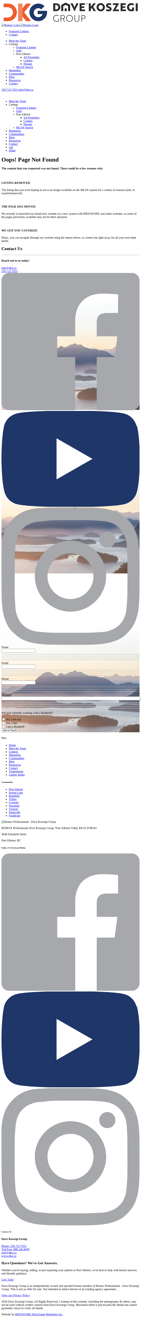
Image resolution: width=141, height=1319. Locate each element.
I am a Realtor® (15, 726)
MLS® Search (24, 67)
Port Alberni (16, 789)
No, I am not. (13, 719)
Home (12, 745)
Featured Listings (19, 31)
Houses (28, 63)
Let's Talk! (7, 1279)
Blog (12, 77)
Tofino (13, 799)
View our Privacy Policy (15, 1295)
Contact (13, 34)
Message (6, 694)
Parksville (14, 812)
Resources (15, 80)
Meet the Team (17, 40)
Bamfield (14, 795)
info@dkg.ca (25, 89)
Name (4, 647)
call (11, 147)
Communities (16, 73)
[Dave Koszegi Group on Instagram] (70, 643)
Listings (13, 751)
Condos (28, 60)
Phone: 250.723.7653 (13, 1246)
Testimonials (16, 771)
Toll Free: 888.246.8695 (15, 1249)
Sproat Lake (16, 792)
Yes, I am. (11, 723)
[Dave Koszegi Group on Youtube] (70, 505)
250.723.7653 (9, 89)
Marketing (15, 70)
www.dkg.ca (8, 1255)
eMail (12, 150)
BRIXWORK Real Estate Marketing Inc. (39, 1314)
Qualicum (14, 815)
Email (4, 663)
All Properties (31, 57)
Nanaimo (14, 805)
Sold (18, 50)
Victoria (13, 809)
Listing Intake (17, 774)
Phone (5, 678)
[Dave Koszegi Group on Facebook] (70, 409)
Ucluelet (14, 802)
